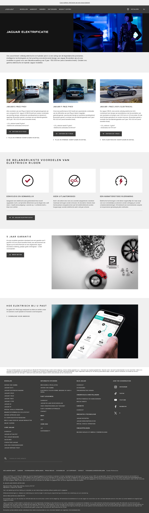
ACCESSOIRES (81, 387)
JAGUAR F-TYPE (9, 401)
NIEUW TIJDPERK (9, 423)
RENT (42, 419)
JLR (42, 428)
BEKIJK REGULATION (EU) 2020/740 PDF (14, 495)
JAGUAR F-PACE (9, 396)
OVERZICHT (7, 431)
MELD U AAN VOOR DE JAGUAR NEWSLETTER (18, 420)
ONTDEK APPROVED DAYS (12, 415)
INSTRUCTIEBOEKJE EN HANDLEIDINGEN (89, 399)
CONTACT (43, 411)
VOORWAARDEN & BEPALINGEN (34, 470)
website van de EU (50, 478)
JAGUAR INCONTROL (83, 418)
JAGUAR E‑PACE (9, 393)
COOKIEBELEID (60, 470)
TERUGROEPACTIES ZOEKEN (85, 390)
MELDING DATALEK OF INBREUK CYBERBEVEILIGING (92, 432)
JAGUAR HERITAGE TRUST (12, 448)
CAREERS (20, 470)
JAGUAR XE (7, 404)
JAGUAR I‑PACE (9, 398)
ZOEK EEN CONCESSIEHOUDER (13, 445)
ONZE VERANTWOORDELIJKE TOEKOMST (53, 406)
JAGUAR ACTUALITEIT (11, 434)
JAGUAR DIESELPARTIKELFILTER (86, 421)
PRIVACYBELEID (49, 470)
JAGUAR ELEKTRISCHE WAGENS (13, 390)
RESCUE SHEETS (82, 401)
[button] (24, 9)
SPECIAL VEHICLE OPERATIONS (13, 409)
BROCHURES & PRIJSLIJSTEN (49, 385)
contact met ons (22, 480)
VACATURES (8, 439)
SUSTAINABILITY (45, 431)
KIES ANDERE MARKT (9, 470)
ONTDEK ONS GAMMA (10, 385)
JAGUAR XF (7, 407)
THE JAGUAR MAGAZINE (11, 437)
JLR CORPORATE (71, 470)
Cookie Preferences (112, 470)
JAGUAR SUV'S (8, 387)
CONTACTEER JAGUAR (11, 442)
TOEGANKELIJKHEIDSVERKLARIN (95, 470)
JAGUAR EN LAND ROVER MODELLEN (52, 403)
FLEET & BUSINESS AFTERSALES (50, 408)
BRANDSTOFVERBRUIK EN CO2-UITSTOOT (16, 412)
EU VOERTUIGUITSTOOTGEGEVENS (14, 417)
